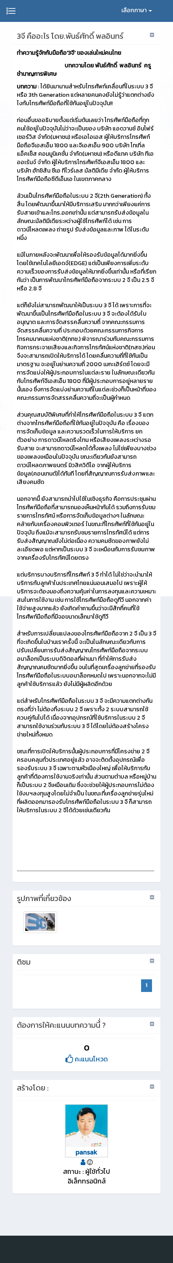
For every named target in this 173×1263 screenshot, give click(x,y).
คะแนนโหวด (90, 1059)
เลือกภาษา (134, 10)
